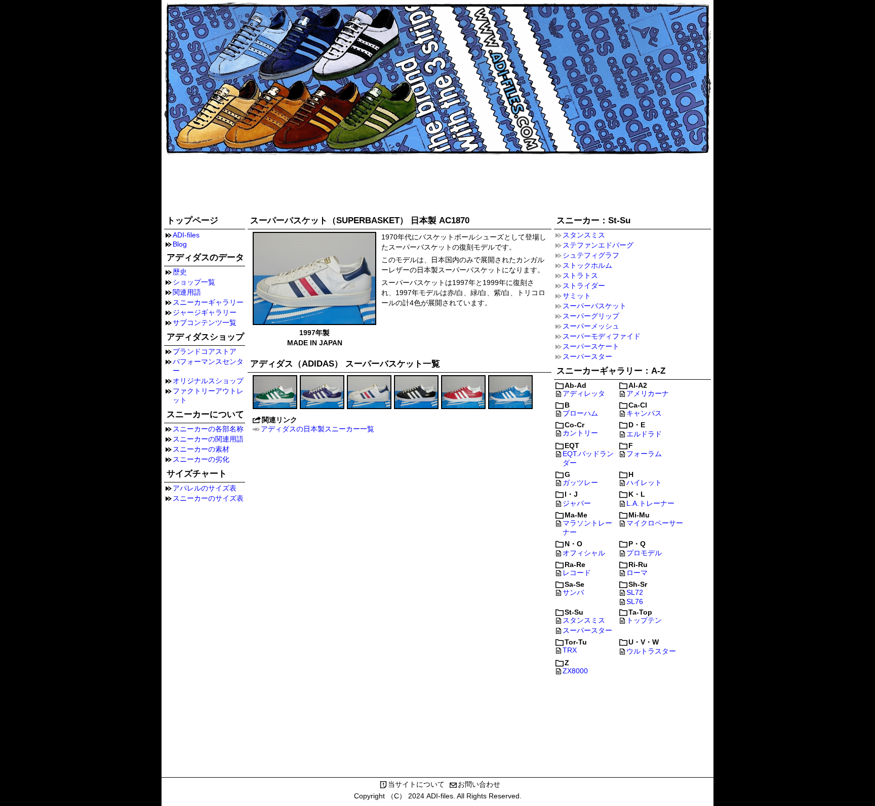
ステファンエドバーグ (598, 245)
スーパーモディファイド (602, 336)
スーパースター (587, 356)
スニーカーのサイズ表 (208, 498)
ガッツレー (580, 482)
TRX (570, 650)
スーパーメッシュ (591, 326)
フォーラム (644, 454)
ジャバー (577, 503)
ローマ (637, 573)
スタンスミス (584, 235)
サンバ (573, 592)
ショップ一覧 (194, 282)
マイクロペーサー (654, 523)
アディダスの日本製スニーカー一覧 (317, 429)
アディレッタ (584, 393)
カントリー (580, 433)
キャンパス (644, 413)
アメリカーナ (647, 393)
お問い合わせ (479, 784)
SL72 (634, 592)
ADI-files (186, 235)
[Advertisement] (437, 183)
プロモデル (644, 553)
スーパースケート (591, 346)
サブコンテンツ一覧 (204, 322)
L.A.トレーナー (650, 503)
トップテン (644, 620)
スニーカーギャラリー (208, 302)
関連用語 (187, 292)
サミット (577, 296)
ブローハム (580, 413)
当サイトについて (416, 784)
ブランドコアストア (204, 351)
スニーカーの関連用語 (208, 439)
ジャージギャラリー (204, 312)
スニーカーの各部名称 (208, 429)
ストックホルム (587, 265)
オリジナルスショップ (208, 381)
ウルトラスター (651, 651)
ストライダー (584, 285)
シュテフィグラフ (591, 255)
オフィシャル (584, 553)
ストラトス (580, 275)
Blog (180, 244)
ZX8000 (575, 671)
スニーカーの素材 (201, 449)
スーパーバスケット (594, 306)
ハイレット (644, 482)
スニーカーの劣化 (201, 459)
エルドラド (644, 434)
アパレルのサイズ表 (204, 488)
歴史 (180, 272)
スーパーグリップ (591, 316)
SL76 (634, 601)
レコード (577, 573)
